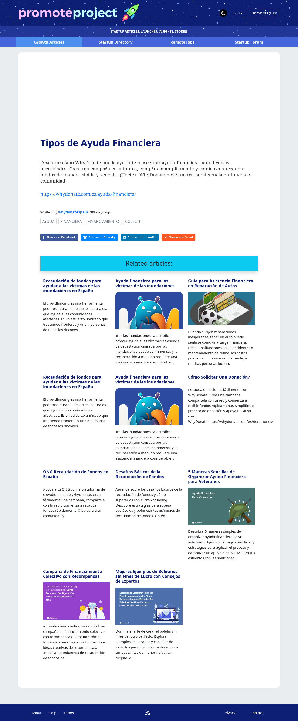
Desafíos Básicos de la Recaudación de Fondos (139, 474)
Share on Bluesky (102, 237)
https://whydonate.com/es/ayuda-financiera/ (88, 194)
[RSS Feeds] (147, 713)
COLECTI (132, 221)
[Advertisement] (149, 98)
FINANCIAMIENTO (103, 221)
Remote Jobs (182, 42)
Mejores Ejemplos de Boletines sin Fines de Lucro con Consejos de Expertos (147, 576)
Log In (237, 13)
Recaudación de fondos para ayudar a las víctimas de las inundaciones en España (72, 285)
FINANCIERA (71, 221)
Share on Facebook (61, 237)
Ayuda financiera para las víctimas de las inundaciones (145, 283)
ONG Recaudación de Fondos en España (75, 474)
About (36, 712)
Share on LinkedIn (142, 237)
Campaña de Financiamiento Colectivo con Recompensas (72, 574)
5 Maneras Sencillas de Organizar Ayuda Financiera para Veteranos (217, 476)
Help (52, 712)
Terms (69, 712)
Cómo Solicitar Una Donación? (219, 377)
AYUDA (48, 221)
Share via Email (181, 237)
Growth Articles (49, 42)
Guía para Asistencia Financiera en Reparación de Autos (220, 283)
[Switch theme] (223, 13)
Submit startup (263, 13)
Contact (256, 712)
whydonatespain (73, 212)
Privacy (229, 712)
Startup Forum (249, 42)
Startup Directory (116, 42)
